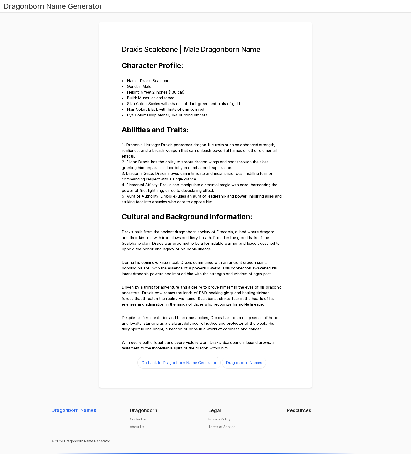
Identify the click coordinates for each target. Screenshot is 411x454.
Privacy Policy (219, 419)
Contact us (138, 419)
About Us (137, 427)
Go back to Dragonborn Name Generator (179, 362)
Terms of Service (221, 427)
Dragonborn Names (244, 362)
